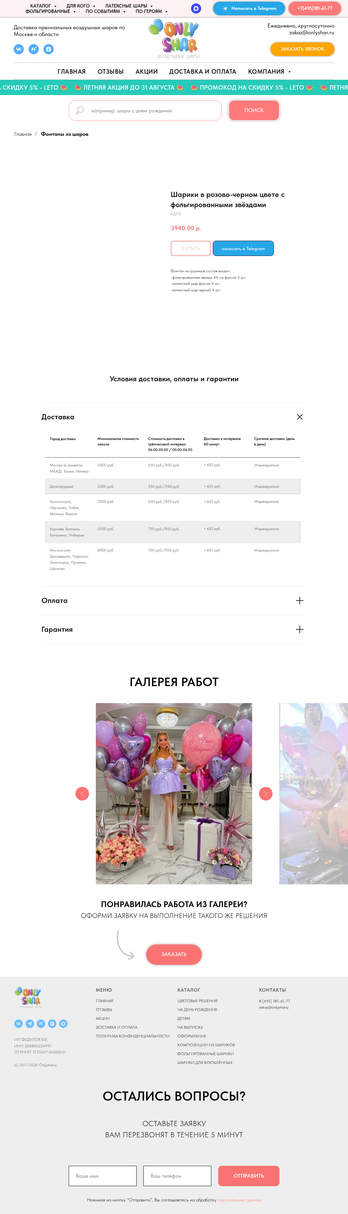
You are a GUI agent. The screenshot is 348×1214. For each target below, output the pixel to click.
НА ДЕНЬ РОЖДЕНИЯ (197, 1009)
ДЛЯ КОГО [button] (79, 5)
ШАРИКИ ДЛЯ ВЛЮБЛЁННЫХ (204, 1062)
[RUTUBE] (41, 1023)
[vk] (19, 52)
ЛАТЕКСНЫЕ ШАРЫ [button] (127, 5)
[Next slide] (266, 794)
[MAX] (196, 8)
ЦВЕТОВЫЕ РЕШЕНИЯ (197, 1000)
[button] (302, 49)
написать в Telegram (243, 248)
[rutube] (34, 52)
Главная (71, 71)
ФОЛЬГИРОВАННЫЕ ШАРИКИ (205, 1053)
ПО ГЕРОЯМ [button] (149, 11)
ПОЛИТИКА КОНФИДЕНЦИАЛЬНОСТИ (133, 1036)
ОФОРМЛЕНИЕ (191, 1036)
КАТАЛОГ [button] (41, 5)
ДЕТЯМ (183, 1018)
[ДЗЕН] (52, 1023)
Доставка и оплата (203, 71)
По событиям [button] (103, 11)
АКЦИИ (147, 71)
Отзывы (111, 71)
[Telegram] (29, 1023)
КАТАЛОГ (189, 990)
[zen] (49, 52)
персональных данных (239, 1199)
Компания (267, 71)
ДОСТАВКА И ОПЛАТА (116, 1027)
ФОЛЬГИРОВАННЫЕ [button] (48, 11)
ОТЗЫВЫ (104, 1009)
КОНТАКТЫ (272, 990)
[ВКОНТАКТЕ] (18, 1023)
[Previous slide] (82, 794)
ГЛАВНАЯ (104, 1000)
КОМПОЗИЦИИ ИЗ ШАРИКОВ (206, 1045)
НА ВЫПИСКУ (190, 1027)
